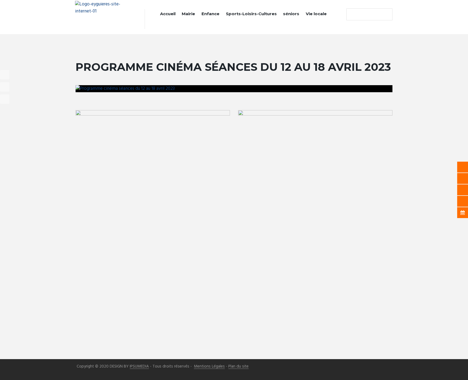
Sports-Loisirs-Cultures (251, 13)
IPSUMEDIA (139, 366)
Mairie (188, 13)
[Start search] (351, 14)
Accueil (168, 13)
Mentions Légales (209, 366)
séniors (291, 13)
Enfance (210, 13)
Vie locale (316, 13)
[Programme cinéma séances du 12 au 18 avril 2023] (234, 88)
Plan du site (238, 366)
